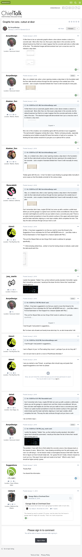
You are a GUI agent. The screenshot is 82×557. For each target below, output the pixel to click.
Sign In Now (41, 540)
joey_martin (11, 276)
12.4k (10, 114)
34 (15, 290)
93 (15, 240)
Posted (30, 36)
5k (10, 504)
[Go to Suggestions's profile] (11, 471)
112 (14, 504)
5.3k (10, 198)
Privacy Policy (45, 555)
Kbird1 (11, 226)
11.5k (10, 240)
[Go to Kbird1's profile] (11, 232)
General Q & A (25, 29)
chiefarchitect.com (55, 8)
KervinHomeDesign (47, 105)
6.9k (10, 408)
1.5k (10, 481)
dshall (11, 394)
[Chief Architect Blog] (79, 7)
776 (12, 49)
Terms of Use (35, 555)
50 (15, 408)
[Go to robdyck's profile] (11, 497)
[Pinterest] (73, 7)
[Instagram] (69, 7)
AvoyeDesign (15, 27)
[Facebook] (63, 7)
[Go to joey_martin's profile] (11, 282)
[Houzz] (76, 7)
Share (62, 28)
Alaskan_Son (11, 101)
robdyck (11, 491)
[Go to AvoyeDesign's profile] (5, 28)
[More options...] (78, 36)
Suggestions (11, 465)
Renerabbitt (11, 185)
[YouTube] (66, 7)
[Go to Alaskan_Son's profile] (11, 107)
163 (15, 114)
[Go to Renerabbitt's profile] (11, 191)
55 (15, 198)
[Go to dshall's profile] (11, 400)
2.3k (10, 290)
